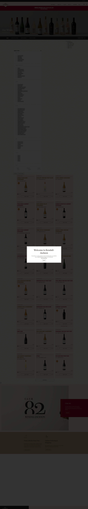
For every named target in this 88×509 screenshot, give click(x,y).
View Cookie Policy (44, 258)
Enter (44, 260)
